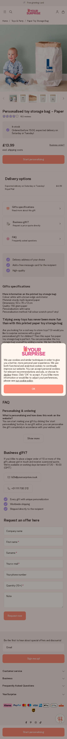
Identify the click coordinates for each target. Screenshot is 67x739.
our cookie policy (24, 380)
